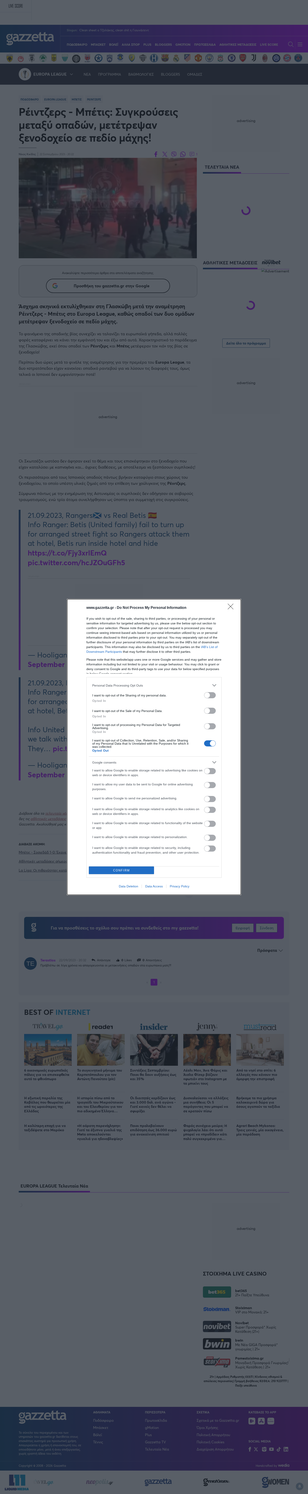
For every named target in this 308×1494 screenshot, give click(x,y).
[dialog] (154, 747)
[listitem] (154, 685)
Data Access (154, 886)
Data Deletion (128, 886)
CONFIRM (121, 870)
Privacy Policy (179, 886)
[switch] (210, 695)
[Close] (232, 608)
